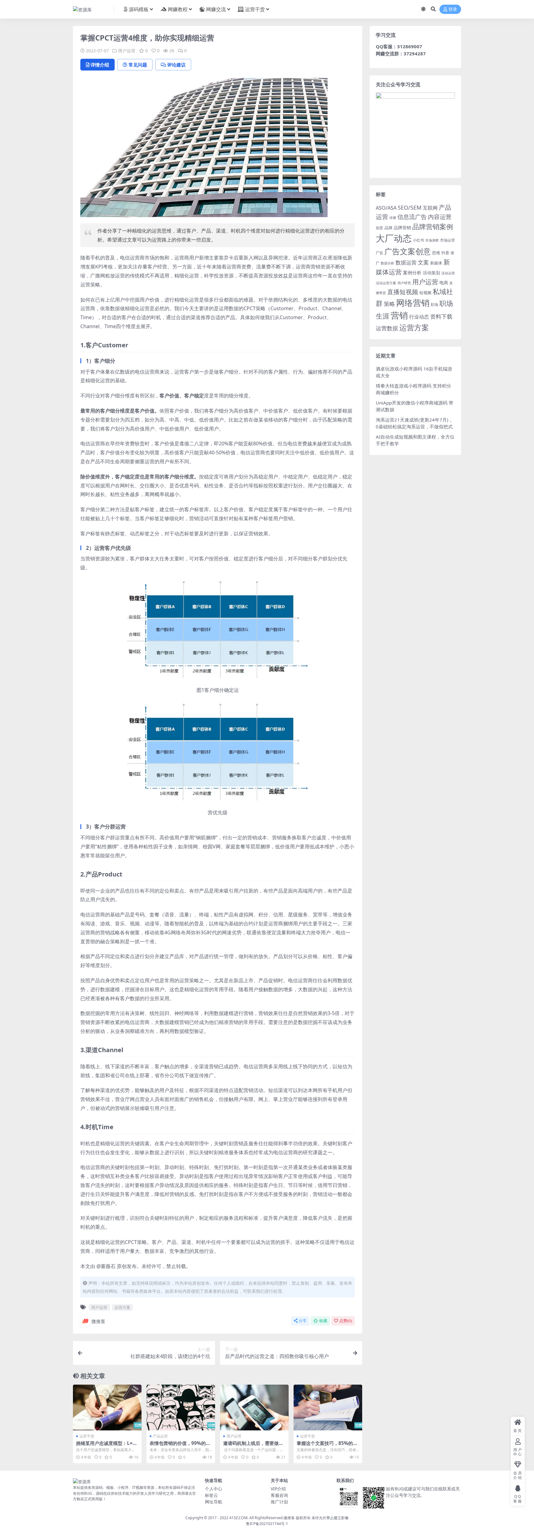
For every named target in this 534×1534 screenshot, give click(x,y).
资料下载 (441, 316)
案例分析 (412, 272)
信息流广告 (412, 217)
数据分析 (387, 263)
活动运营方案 (386, 283)
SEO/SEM (410, 207)
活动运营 (448, 273)
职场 (434, 304)
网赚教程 (178, 9)
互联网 (430, 207)
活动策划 (431, 273)
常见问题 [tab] (138, 65)
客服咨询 (279, 1495)
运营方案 (122, 1307)
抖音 (445, 252)
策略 (389, 303)
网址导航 (213, 1502)
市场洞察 (432, 240)
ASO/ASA (386, 207)
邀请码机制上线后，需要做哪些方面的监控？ (253, 1446)
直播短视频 (402, 292)
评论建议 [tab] (176, 65)
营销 (399, 315)
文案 (423, 262)
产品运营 (160, 1436)
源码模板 (139, 9)
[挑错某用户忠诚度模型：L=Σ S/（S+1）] (107, 1407)
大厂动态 (394, 238)
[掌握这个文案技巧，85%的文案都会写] (328, 1407)
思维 (436, 252)
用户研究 (404, 283)
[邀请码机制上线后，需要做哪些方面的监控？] (254, 1407)
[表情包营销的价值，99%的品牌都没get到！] (180, 1407)
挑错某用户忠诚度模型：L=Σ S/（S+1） (105, 1446)
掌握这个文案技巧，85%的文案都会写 (327, 1446)
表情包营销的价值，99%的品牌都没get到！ (180, 1446)
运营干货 (255, 9)
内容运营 (439, 216)
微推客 (98, 1321)
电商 (443, 282)
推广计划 (279, 1502)
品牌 (388, 227)
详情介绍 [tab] (100, 65)
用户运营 (126, 51)
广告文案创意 (407, 251)
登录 (452, 9)
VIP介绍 (278, 1489)
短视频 (425, 292)
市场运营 (447, 240)
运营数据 (387, 328)
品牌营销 (402, 227)
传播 (392, 217)
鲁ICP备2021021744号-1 (267, 1523)
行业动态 (419, 316)
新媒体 (436, 263)
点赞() (345, 1320)
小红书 (418, 240)
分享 (303, 1320)
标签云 (211, 1495)
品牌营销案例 (432, 226)
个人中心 (213, 1489)
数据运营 (406, 262)
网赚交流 (216, 9)
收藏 (323, 1320)
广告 (379, 253)
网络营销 (413, 302)
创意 (379, 227)
